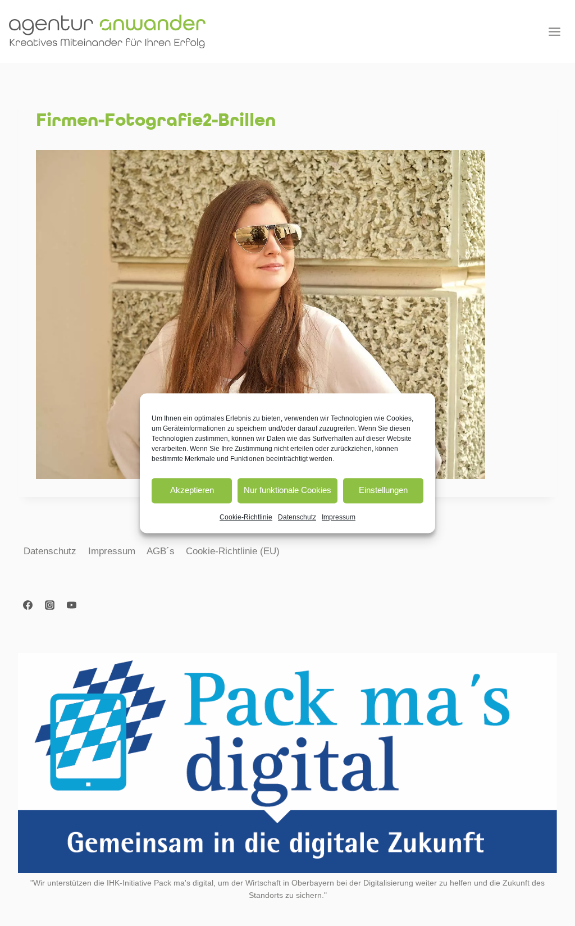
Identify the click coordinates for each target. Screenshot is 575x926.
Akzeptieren (192, 490)
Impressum (338, 517)
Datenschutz (297, 517)
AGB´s (161, 551)
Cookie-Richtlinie (246, 517)
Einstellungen (383, 490)
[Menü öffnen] (554, 31)
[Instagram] (49, 604)
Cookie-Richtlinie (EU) (233, 551)
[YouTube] (71, 604)
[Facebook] (27, 604)
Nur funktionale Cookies (287, 490)
